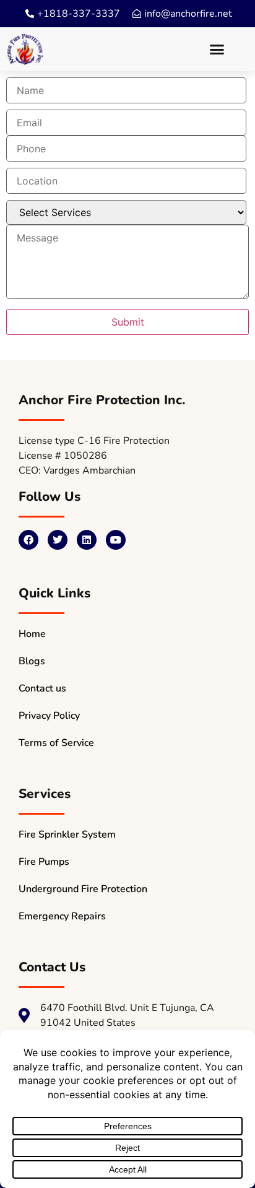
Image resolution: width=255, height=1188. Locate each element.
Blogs (32, 661)
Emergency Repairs (62, 916)
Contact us (42, 688)
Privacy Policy (49, 715)
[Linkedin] (87, 540)
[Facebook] (28, 540)
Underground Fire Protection (83, 889)
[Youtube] (116, 540)
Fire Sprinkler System (67, 834)
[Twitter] (57, 540)
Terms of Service (56, 743)
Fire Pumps (44, 862)
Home (32, 634)
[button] (216, 49)
